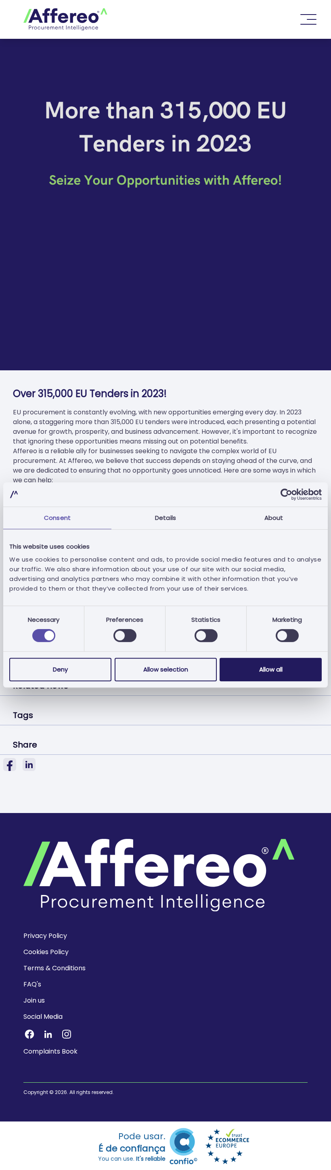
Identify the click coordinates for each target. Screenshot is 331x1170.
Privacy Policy (45, 935)
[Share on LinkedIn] (29, 764)
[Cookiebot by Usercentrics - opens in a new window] (286, 494)
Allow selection (165, 669)
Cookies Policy (46, 952)
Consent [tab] (57, 517)
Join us (34, 1000)
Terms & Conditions (54, 968)
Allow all (271, 669)
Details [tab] (165, 517)
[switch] (124, 635)
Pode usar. (132, 1146)
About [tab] (273, 517)
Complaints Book (50, 1051)
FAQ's (32, 984)
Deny (60, 669)
